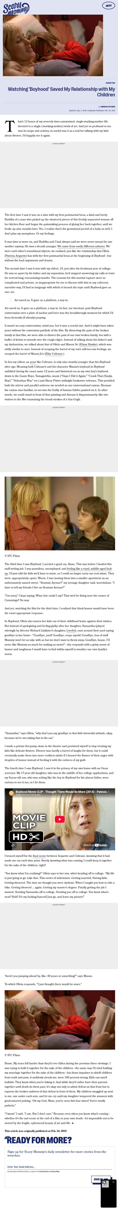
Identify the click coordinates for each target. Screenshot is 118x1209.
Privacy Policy (55, 1171)
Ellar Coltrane (54, 354)
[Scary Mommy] (16, 9)
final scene (39, 856)
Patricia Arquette (15, 256)
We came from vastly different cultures (81, 246)
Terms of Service (44, 1171)
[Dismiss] (113, 1182)
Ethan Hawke (88, 344)
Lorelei (70, 631)
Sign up (98, 1179)
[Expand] (104, 1182)
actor (33, 362)
